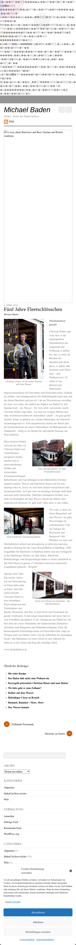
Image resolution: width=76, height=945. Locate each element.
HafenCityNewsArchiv (15, 793)
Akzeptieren (38, 912)
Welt (6, 799)
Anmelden (9, 816)
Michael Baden (11, 314)
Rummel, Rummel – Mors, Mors (26, 702)
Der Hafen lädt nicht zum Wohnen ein (28, 678)
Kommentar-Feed (12, 828)
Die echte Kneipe (17, 673)
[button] (70, 871)
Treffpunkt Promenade (20, 724)
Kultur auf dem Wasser (21, 693)
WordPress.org (11, 833)
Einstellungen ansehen (38, 931)
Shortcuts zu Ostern (57, 733)
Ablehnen (38, 922)
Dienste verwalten (12, 901)
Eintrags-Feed (11, 822)
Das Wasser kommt (18, 707)
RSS (11, 121)
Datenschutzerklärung (45, 939)
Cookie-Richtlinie (27, 939)
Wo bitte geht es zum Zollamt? (24, 688)
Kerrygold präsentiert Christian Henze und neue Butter (38, 683)
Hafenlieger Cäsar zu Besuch (23, 697)
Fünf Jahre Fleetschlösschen (33, 309)
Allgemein (9, 787)
